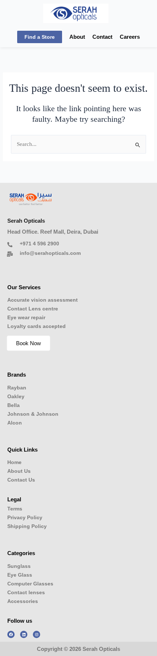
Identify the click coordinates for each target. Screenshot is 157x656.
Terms (14, 509)
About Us (19, 471)
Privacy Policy (24, 517)
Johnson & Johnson (32, 414)
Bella (13, 405)
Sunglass (19, 566)
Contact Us (21, 480)
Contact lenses (26, 592)
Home (14, 462)
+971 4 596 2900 (39, 243)
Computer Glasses (30, 584)
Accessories (22, 601)
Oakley (15, 396)
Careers (130, 37)
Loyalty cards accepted (36, 326)
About (77, 37)
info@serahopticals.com (50, 253)
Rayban (16, 388)
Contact (102, 37)
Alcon (14, 423)
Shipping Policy (27, 526)
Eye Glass (19, 575)
